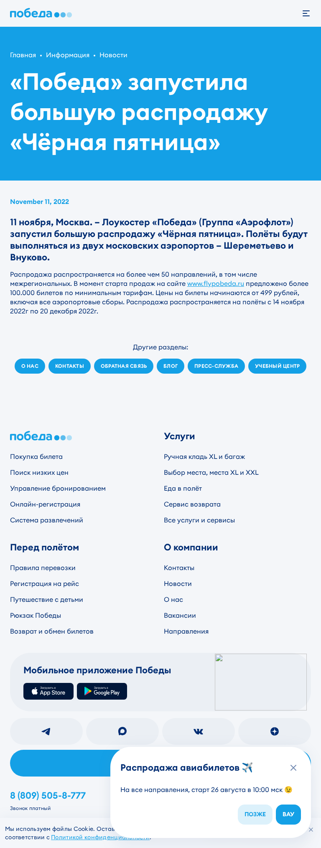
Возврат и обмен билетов (52, 631)
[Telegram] (46, 731)
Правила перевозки (43, 567)
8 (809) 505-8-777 (48, 796)
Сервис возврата (192, 504)
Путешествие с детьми (46, 599)
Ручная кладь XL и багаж (204, 456)
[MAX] (122, 731)
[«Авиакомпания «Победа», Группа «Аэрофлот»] (42, 13)
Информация (67, 55)
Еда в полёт (183, 488)
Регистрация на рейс (44, 583)
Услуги (179, 436)
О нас (173, 599)
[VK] (198, 731)
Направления (186, 631)
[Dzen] (274, 731)
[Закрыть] (311, 830)
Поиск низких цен (39, 472)
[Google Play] (102, 691)
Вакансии (180, 615)
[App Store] (48, 691)
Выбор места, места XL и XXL (211, 472)
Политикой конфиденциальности (100, 837)
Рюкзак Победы (35, 615)
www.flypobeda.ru (215, 283)
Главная (23, 55)
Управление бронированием (58, 488)
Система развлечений (46, 520)
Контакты (179, 567)
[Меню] (311, 13)
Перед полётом (44, 547)
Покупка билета (36, 456)
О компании (191, 547)
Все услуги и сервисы (199, 520)
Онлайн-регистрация (45, 504)
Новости (113, 55)
